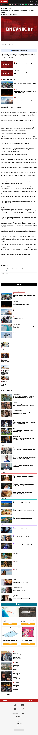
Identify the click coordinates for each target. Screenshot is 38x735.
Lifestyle (18, 4)
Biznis (33, 4)
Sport (7, 4)
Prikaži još (9, 694)
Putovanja (23, 4)
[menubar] (34, 2)
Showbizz (12, 4)
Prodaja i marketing (19, 721)
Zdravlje (28, 4)
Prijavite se (19, 284)
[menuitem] (34, 1)
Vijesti (3, 4)
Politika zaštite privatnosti (19, 725)
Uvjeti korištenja (19, 723)
